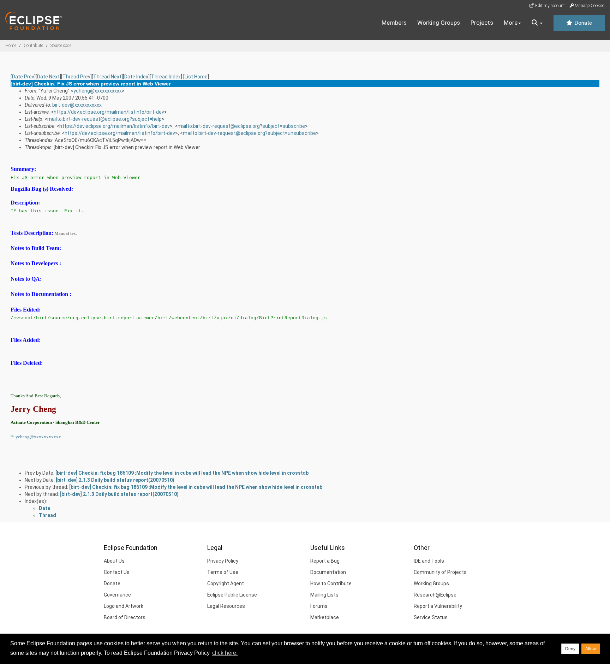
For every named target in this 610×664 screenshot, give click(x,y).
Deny (570, 648)
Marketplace (324, 617)
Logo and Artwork (123, 606)
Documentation (328, 572)
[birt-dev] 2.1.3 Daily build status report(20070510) (115, 480)
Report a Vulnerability (438, 606)
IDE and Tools (429, 561)
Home (10, 45)
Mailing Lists (324, 595)
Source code (60, 45)
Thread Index (166, 76)
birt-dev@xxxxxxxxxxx (77, 105)
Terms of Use (222, 572)
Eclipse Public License (232, 595)
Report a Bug (325, 561)
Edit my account (549, 5)
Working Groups (438, 22)
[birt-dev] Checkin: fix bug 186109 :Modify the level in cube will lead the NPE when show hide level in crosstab (182, 473)
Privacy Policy (222, 561)
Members (394, 22)
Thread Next (107, 76)
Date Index (136, 76)
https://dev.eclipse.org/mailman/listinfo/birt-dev (109, 112)
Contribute (33, 45)
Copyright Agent (225, 583)
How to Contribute (331, 583)
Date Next (48, 76)
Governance (117, 595)
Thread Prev (76, 76)
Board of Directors (124, 617)
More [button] (511, 22)
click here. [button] (225, 653)
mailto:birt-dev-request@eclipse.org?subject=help (104, 119)
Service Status (431, 617)
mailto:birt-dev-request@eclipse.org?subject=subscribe (241, 126)
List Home (196, 76)
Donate (582, 23)
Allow (590, 648)
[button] (537, 23)
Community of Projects (440, 572)
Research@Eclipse (435, 595)
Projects (482, 22)
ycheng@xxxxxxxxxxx (97, 91)
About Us (114, 561)
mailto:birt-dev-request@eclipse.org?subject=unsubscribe (249, 133)
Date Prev (23, 76)
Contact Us (117, 572)
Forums (319, 606)
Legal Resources (226, 606)
